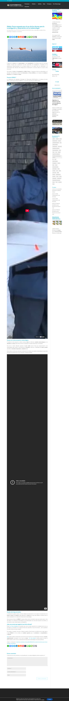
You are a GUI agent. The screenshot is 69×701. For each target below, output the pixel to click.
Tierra (56, 182)
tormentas (59, 182)
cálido (53, 152)
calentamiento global (56, 142)
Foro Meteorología (56, 4)
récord (57, 176)
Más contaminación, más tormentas (56, 195)
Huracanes (27, 6)
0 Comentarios (19, 31)
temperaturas (59, 178)
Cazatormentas (10, 30)
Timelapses (49, 4)
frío (53, 159)
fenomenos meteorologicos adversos (57, 157)
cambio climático (55, 144)
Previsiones (27, 4)
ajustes (43, 699)
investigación (54, 163)
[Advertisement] (27, 17)
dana (56, 152)
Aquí (8, 636)
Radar (44, 4)
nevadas (54, 170)
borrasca (59, 140)
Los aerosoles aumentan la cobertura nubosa (57, 190)
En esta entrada (32, 638)
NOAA (60, 170)
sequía (60, 176)
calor (60, 142)
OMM (58, 172)
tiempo (54, 182)
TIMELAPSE (54, 58)
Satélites (40, 4)
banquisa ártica (55, 140)
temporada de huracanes (56, 180)
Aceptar (49, 699)
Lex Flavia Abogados (14, 626)
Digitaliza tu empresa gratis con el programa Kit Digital (56, 102)
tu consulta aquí (58, 233)
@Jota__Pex (54, 76)
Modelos (33, 4)
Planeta (54, 174)
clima (60, 150)
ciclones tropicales (55, 150)
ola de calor (54, 172)
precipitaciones (58, 174)
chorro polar (60, 146)
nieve (57, 170)
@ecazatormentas (55, 74)
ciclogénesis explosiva (56, 148)
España (59, 152)
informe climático (55, 161)
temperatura (54, 178)
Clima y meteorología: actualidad (37, 30)
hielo (55, 159)
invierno (59, 163)
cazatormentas (55, 146)
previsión (54, 176)
